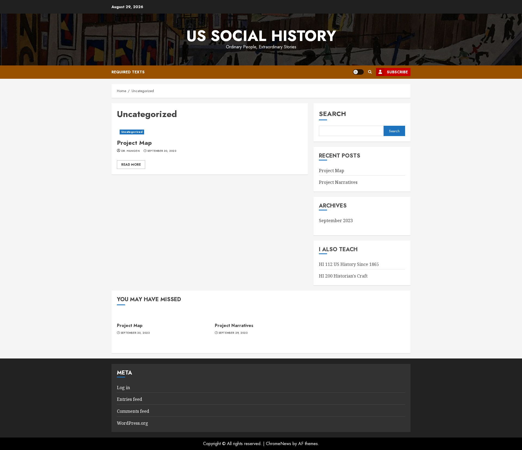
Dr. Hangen (130, 151)
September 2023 (336, 221)
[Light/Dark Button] (358, 72)
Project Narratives (338, 182)
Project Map (210, 132)
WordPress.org (132, 423)
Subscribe (397, 72)
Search (332, 113)
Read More (131, 164)
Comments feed (133, 411)
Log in (123, 388)
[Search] (369, 72)
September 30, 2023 (161, 151)
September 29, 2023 (233, 333)
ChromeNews (278, 443)
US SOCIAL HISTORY (261, 36)
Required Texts (128, 72)
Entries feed (129, 399)
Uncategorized (131, 132)
